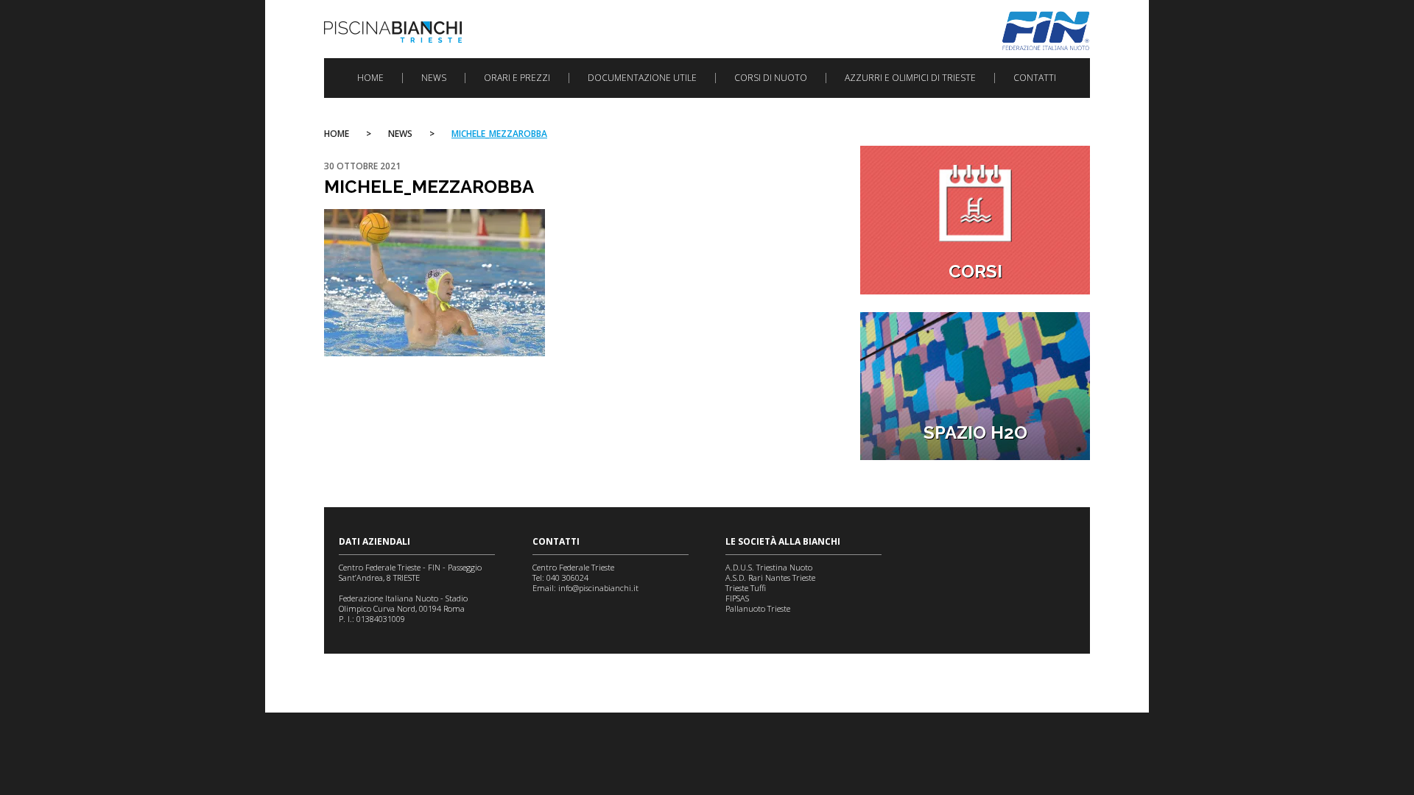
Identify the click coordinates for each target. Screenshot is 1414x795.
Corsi (975, 271)
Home (370, 78)
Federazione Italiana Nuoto (1046, 31)
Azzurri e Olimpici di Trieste (910, 78)
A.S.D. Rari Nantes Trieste (770, 577)
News (433, 78)
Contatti (1034, 78)
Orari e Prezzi (517, 78)
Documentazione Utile (642, 78)
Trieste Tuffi (745, 587)
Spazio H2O (975, 432)
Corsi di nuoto (770, 78)
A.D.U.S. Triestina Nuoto (768, 567)
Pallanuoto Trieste (757, 608)
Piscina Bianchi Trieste (393, 32)
